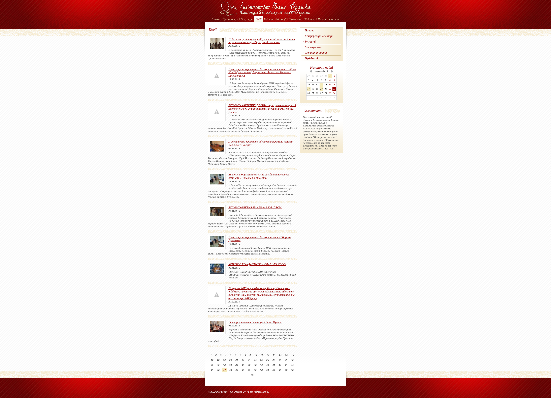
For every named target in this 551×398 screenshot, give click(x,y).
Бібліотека (309, 19)
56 (280, 370)
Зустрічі (310, 41)
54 (267, 370)
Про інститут (230, 19)
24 (255, 360)
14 (280, 355)
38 (255, 365)
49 (236, 370)
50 (243, 370)
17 (212, 360)
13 (274, 355)
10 (255, 355)
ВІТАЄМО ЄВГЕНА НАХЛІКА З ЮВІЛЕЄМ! (255, 207)
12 (268, 355)
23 (249, 360)
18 (218, 360)
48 (230, 370)
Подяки (322, 19)
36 (243, 365)
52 (255, 370)
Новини (309, 30)
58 (292, 370)
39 (261, 365)
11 (262, 355)
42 (280, 365)
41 (273, 365)
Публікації (280, 19)
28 (280, 360)
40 (267, 365)
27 (273, 360)
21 (236, 360)
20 (230, 360)
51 (249, 370)
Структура (247, 19)
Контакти (333, 19)
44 (292, 365)
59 (252, 375)
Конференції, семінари (319, 36)
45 (212, 370)
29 (286, 360)
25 (261, 360)
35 (236, 365)
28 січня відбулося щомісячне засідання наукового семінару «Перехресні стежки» (258, 176)
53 (261, 370)
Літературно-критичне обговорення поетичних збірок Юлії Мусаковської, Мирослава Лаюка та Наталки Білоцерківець (262, 72)
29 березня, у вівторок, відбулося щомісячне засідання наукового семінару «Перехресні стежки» (261, 40)
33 (224, 365)
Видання (268, 19)
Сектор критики (316, 52)
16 (292, 355)
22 (243, 360)
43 (286, 365)
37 (249, 365)
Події (258, 19)
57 (286, 370)
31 (212, 365)
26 (267, 360)
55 (273, 370)
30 (292, 360)
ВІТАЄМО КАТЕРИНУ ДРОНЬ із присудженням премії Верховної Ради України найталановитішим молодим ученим (262, 108)
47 (224, 370)
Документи (295, 19)
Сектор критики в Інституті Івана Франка (255, 322)
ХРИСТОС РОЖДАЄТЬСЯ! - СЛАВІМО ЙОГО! (257, 264)
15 (286, 355)
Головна (216, 19)
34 (230, 365)
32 (218, 365)
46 (218, 370)
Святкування (313, 47)
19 (224, 360)
